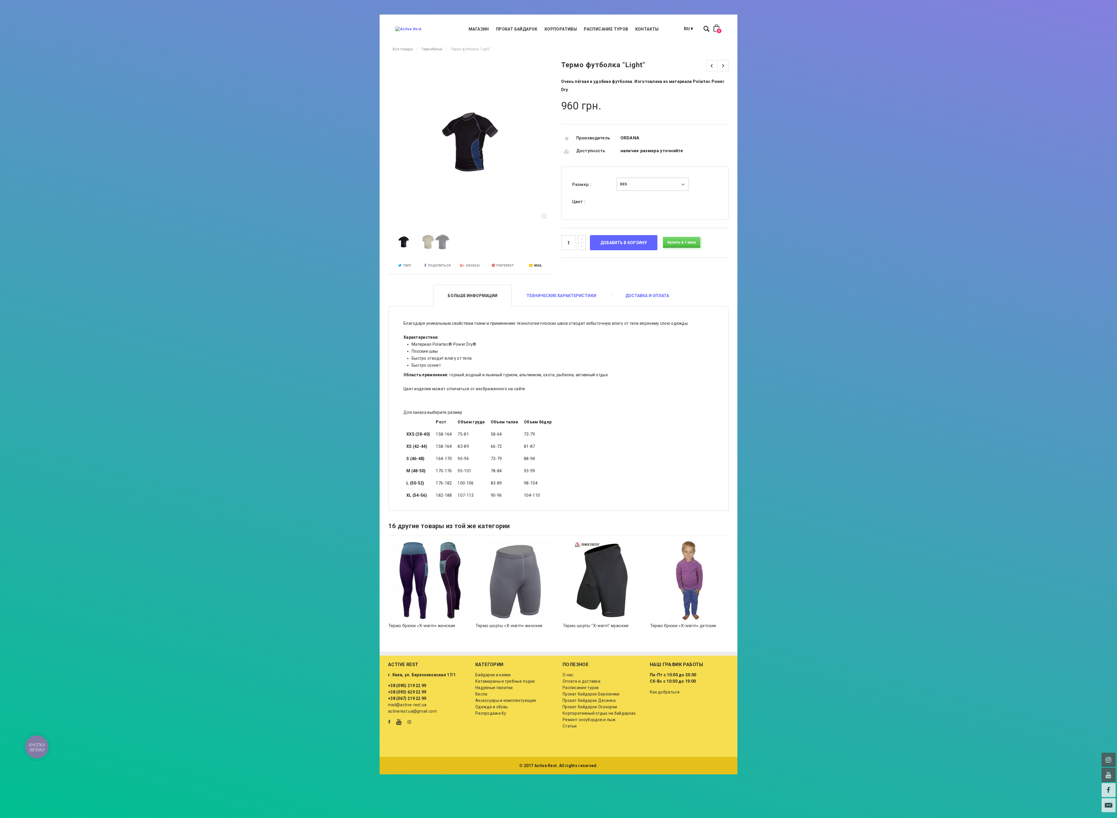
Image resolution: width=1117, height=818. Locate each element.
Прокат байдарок (517, 29)
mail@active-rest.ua (407, 704)
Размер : (582, 184)
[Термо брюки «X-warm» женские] (427, 580)
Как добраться (665, 692)
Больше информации (472, 295)
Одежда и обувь (491, 707)
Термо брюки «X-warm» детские (683, 625)
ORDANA (630, 138)
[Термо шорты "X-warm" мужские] (602, 580)
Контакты (647, 29)
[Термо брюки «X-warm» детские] (689, 580)
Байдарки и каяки (493, 675)
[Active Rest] (408, 29)
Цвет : (579, 201)
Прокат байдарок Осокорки (590, 707)
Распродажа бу (490, 713)
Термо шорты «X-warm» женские (509, 625)
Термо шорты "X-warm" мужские (596, 625)
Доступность (590, 150)
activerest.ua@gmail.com (412, 711)
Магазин (479, 29)
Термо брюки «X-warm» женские (422, 625)
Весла (481, 694)
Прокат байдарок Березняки (591, 694)
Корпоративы (561, 29)
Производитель (593, 138)
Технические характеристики (561, 295)
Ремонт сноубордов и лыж (589, 719)
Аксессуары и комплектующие (505, 700)
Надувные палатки (494, 687)
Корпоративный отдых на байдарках (599, 713)
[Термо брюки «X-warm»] (712, 66)
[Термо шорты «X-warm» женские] (515, 580)
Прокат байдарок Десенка (589, 700)
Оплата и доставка (581, 681)
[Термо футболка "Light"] (403, 241)
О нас (568, 675)
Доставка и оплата (647, 295)
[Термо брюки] (723, 66)
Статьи (570, 726)
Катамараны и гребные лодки (505, 681)
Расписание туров (606, 29)
